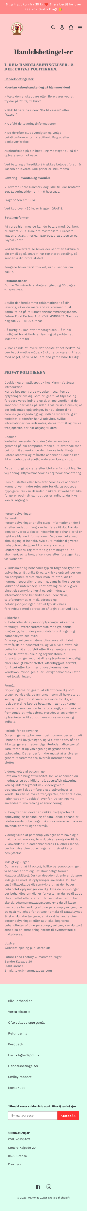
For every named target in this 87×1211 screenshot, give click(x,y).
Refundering (17, 1033)
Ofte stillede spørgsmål (26, 1022)
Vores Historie (19, 1012)
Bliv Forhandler (20, 1001)
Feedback (15, 1044)
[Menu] (79, 27)
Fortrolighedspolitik (23, 1055)
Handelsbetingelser (23, 1066)
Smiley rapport (20, 1077)
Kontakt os (16, 1088)
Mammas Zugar (37, 1197)
